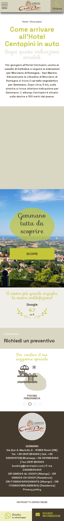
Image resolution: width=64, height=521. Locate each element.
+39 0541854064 (47, 458)
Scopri (32, 254)
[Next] (58, 238)
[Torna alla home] (30, 6)
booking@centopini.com (28, 466)
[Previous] (5, 238)
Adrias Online (39, 502)
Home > (26, 21)
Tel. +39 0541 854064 (25, 454)
